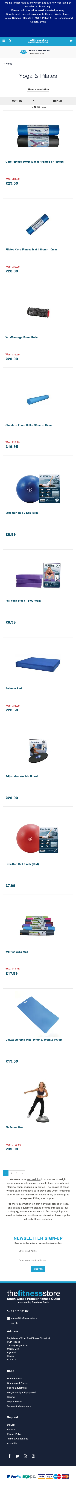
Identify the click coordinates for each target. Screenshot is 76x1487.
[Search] (10, 41)
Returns (11, 1429)
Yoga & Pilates (14, 1401)
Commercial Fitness (17, 1383)
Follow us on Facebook (9, 1456)
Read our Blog (25, 1456)
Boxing (11, 1396)
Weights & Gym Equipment (21, 1392)
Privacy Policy (14, 1434)
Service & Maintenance (19, 1406)
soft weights (33, 1179)
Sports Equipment (17, 1387)
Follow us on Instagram (33, 1456)
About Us (12, 1443)
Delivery (11, 1424)
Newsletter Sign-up (38, 1239)
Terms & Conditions (17, 1438)
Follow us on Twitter (17, 1456)
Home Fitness (14, 1378)
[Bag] (71, 41)
